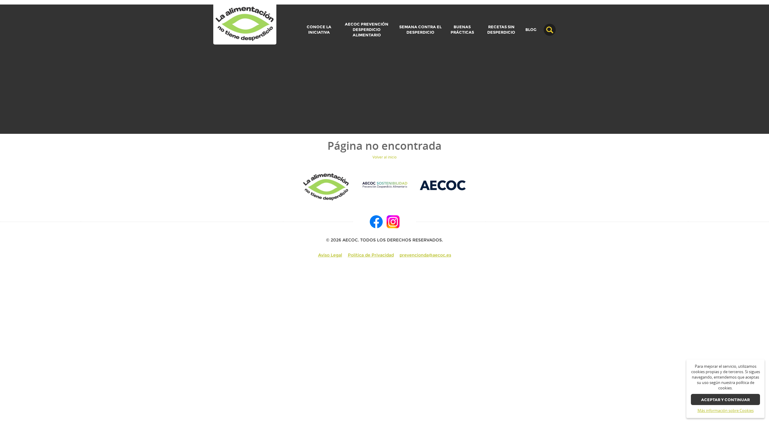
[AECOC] (443, 185)
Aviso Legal (330, 255)
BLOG (530, 30)
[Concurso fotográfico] (244, 24)
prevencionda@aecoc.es (425, 255)
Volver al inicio (384, 157)
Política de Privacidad (371, 255)
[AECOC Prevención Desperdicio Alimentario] (384, 185)
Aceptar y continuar (725, 400)
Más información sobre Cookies (726, 410)
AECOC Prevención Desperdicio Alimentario (366, 29)
